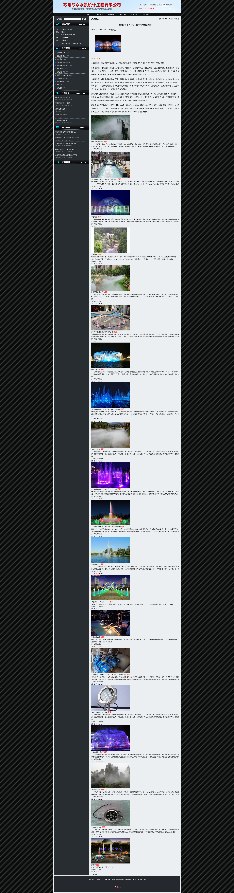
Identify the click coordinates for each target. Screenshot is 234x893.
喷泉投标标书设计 (62, 66)
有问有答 (134, 15)
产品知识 (123, 15)
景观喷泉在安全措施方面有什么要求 (67, 138)
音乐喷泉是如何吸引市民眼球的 (65, 132)
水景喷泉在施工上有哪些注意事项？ (67, 155)
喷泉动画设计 (61, 69)
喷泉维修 (60, 88)
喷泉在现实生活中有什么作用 (64, 149)
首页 (88, 15)
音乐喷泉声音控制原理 (62, 103)
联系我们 (146, 15)
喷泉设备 (60, 59)
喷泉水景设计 (61, 81)
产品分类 (111, 15)
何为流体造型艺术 (61, 109)
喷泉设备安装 (61, 72)
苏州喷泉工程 (61, 53)
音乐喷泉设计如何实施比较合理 (65, 143)
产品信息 (100, 15)
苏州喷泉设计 (61, 78)
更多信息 (94, 874)
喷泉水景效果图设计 (63, 62)
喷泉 (58, 85)
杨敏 (145, 880)
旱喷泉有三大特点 (61, 115)
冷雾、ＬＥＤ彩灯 (62, 75)
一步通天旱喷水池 (61, 120)
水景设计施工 (61, 56)
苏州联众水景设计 (97, 149)
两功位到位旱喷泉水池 (62, 97)
